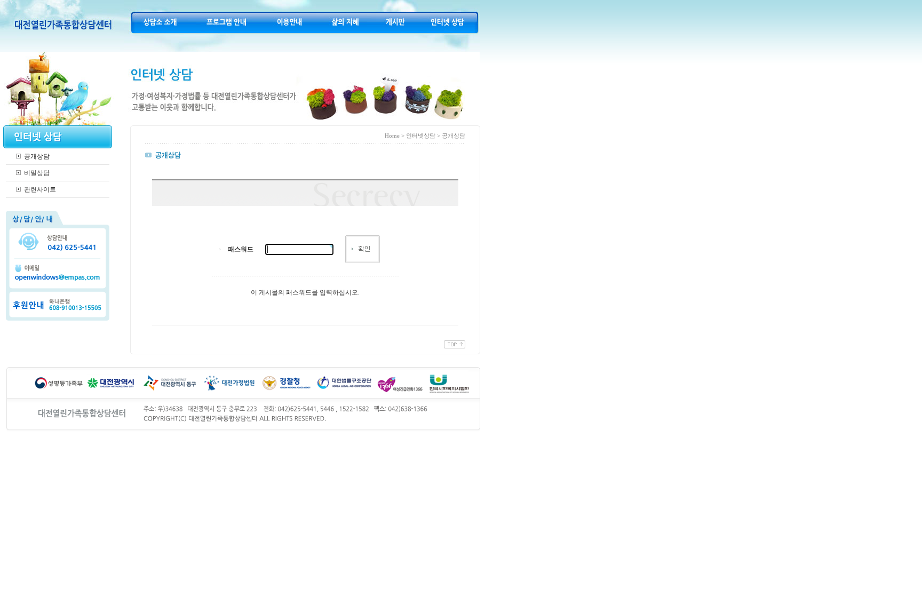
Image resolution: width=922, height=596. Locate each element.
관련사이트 (40, 189)
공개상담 (37, 156)
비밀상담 (37, 173)
